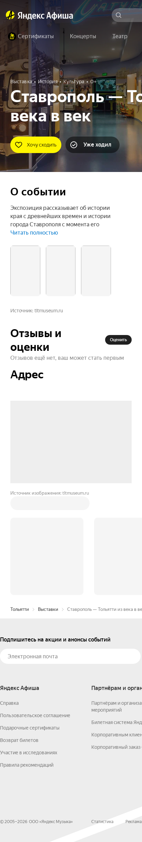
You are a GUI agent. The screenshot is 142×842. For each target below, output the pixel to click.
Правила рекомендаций (26, 765)
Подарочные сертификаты (30, 728)
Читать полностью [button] (34, 232)
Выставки (48, 609)
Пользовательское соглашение (35, 715)
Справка (9, 703)
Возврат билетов (19, 740)
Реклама (133, 821)
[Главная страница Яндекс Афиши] (10, 15)
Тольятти (19, 609)
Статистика (102, 821)
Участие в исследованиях (28, 752)
